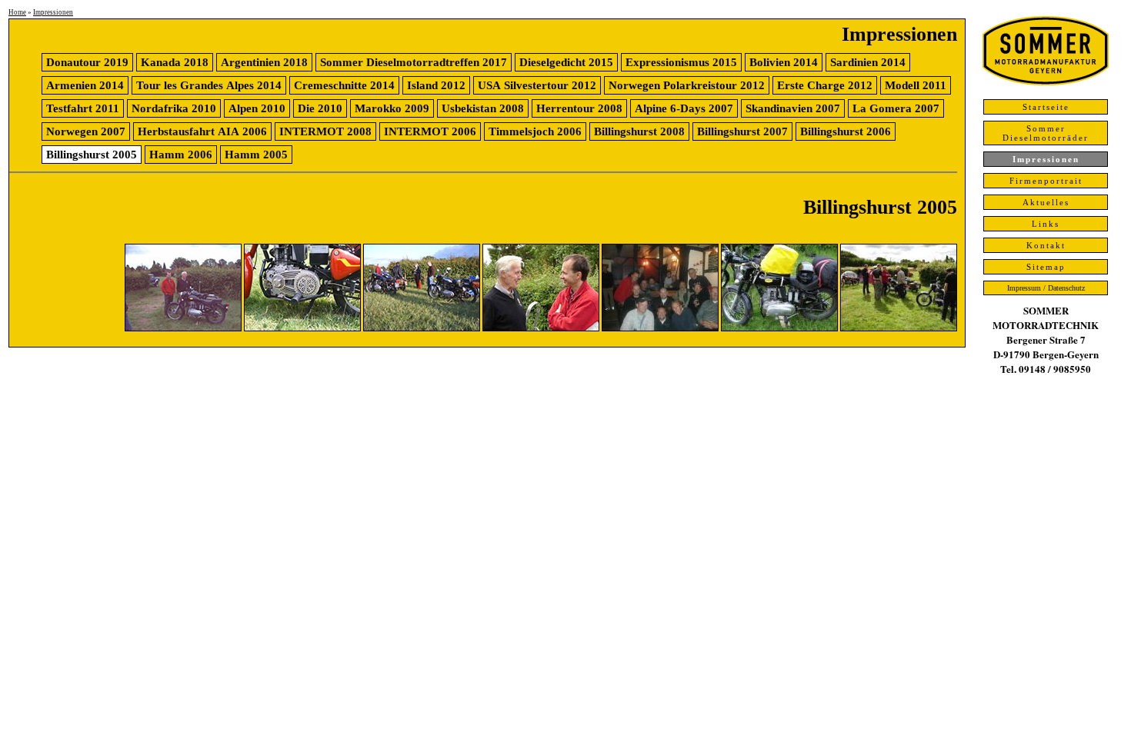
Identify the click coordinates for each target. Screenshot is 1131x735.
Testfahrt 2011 (82, 108)
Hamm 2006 (180, 154)
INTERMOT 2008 (325, 131)
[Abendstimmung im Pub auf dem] (660, 328)
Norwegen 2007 (85, 131)
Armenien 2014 (85, 85)
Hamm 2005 (256, 154)
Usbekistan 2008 (483, 108)
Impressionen (53, 12)
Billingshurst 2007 (742, 131)
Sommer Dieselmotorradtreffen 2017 (413, 62)
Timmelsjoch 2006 (535, 131)
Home (17, 12)
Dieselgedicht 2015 (566, 62)
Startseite (1046, 106)
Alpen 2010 (257, 108)
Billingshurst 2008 (639, 131)
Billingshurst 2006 (845, 131)
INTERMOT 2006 (430, 131)
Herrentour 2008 (579, 108)
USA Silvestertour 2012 (537, 85)
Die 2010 (320, 108)
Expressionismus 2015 (681, 62)
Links (1045, 223)
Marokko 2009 (392, 108)
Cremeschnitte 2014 (344, 85)
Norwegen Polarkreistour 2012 (687, 85)
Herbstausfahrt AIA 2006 (202, 131)
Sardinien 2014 (868, 62)
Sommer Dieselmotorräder (1046, 133)
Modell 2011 (915, 85)
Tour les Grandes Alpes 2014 (209, 85)
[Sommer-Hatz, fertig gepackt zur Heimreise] (779, 328)
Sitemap (1046, 266)
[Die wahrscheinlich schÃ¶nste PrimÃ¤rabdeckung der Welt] (302, 328)
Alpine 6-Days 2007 (684, 108)
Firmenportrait (1046, 180)
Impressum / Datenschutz (1046, 288)
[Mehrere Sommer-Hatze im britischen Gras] (421, 328)
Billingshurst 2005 (91, 154)
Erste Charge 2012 (824, 85)
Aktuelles (1046, 202)
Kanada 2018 (175, 62)
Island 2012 (436, 85)
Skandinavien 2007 (793, 108)
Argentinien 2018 (264, 62)
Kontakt (1046, 245)
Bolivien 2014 (783, 62)
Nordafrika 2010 (174, 108)
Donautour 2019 (87, 62)
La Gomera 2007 (895, 108)
